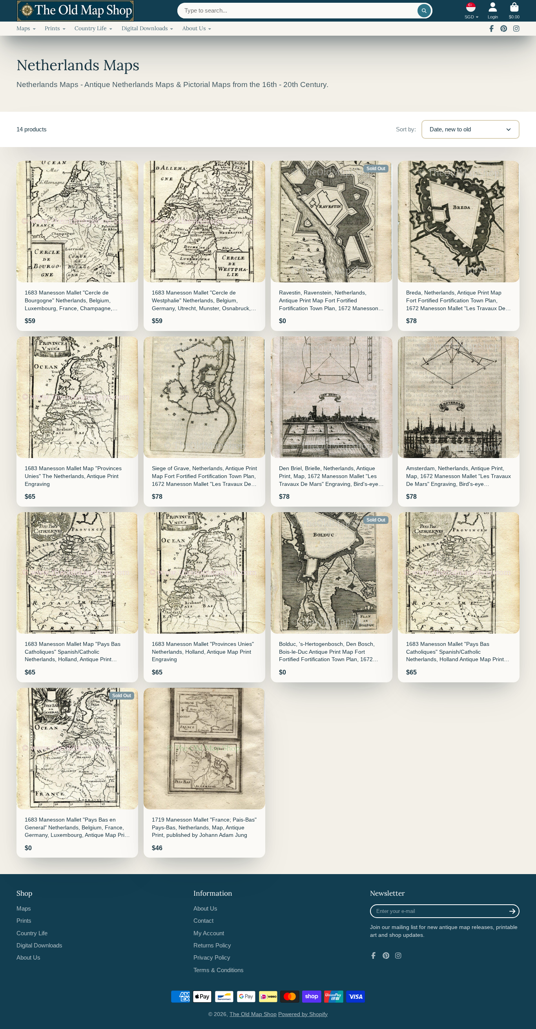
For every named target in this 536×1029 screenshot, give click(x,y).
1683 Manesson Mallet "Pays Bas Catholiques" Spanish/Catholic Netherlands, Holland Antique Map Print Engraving (459, 597)
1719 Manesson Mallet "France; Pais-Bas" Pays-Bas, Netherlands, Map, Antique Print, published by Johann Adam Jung (204, 773)
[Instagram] (516, 28)
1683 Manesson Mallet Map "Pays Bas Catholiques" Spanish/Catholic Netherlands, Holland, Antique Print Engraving (77, 597)
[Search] (424, 10)
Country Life (91, 28)
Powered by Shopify (303, 1014)
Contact (203, 920)
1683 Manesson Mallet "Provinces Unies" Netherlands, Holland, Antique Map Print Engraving (204, 597)
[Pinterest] (503, 28)
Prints (52, 28)
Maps (23, 28)
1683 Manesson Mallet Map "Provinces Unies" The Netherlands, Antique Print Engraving (77, 421)
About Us (194, 28)
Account (493, 10)
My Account (208, 933)
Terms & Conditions (218, 970)
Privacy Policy (211, 957)
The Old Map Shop (253, 1014)
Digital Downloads (145, 28)
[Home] (75, 11)
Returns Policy (212, 945)
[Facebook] (491, 28)
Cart (514, 10)
